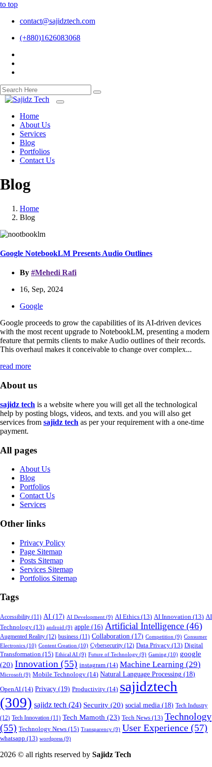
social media (149, 705)
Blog (27, 478)
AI (54, 616)
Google (31, 306)
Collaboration (117, 636)
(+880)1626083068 (50, 37)
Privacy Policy (42, 543)
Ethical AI (70, 654)
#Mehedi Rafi (53, 272)
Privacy (52, 689)
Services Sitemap (46, 569)
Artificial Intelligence (153, 626)
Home (29, 208)
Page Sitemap (41, 551)
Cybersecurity (112, 645)
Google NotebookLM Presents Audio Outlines (76, 253)
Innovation (46, 663)
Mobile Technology (65, 674)
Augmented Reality (28, 636)
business (74, 637)
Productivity (95, 689)
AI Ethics (133, 616)
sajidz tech (57, 705)
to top (9, 4)
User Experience (165, 727)
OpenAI (16, 689)
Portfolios (35, 486)
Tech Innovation (36, 718)
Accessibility (20, 617)
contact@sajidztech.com (57, 21)
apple (88, 627)
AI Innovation (179, 616)
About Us (35, 469)
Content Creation (63, 645)
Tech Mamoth (91, 717)
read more (15, 366)
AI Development (90, 617)
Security (103, 705)
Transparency (100, 729)
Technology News (49, 729)
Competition (163, 636)
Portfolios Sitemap (48, 578)
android (59, 627)
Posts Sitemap (41, 560)
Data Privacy (159, 645)
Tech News (142, 717)
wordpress (55, 738)
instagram (98, 665)
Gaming (163, 654)
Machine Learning (160, 664)
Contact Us (37, 495)
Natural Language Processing (147, 674)
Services (33, 504)
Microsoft (15, 674)
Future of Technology (117, 654)
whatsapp (18, 738)
